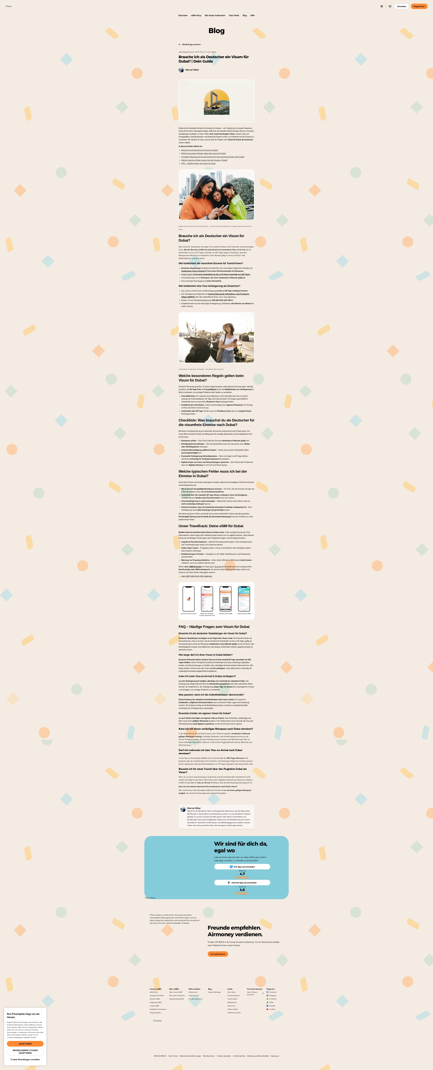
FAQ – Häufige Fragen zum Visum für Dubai (198, 163)
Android (218, 566)
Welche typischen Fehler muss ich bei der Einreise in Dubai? (204, 160)
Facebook (272, 992)
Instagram (272, 995)
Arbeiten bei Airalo (234, 1013)
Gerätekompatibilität (176, 999)
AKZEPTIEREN (25, 1044)
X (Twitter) (272, 999)
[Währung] (390, 6)
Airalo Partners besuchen (252, 993)
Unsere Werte (232, 999)
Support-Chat (194, 995)
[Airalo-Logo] (12, 6)
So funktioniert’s (218, 954)
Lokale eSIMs (154, 1006)
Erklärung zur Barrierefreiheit (258, 1056)
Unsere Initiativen (234, 995)
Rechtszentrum (209, 1056)
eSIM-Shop (196, 15)
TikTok (271, 1002)
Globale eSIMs (155, 999)
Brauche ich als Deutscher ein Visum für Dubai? (199, 150)
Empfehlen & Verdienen (158, 1009)
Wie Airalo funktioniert (215, 15)
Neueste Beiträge (214, 992)
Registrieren (419, 6)
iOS (211, 566)
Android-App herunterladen (244, 882)
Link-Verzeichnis (239, 1056)
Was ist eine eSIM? (175, 992)
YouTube (272, 1009)
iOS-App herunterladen (244, 866)
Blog (245, 15)
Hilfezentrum (193, 992)
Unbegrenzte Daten (157, 995)
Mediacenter (232, 1002)
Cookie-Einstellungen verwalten (25, 1059)
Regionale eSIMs (156, 1002)
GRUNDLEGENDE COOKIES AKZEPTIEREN (25, 1051)
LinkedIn (272, 1006)
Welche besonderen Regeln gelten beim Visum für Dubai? (203, 153)
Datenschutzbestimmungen (190, 1056)
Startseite (182, 15)
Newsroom (231, 1006)
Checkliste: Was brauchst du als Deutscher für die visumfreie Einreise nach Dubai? (212, 157)
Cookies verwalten (224, 1056)
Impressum (275, 1056)
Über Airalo (234, 15)
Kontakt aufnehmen (196, 999)
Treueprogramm (155, 1013)
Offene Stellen (233, 1009)
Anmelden (401, 6)
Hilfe (252, 15)
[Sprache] (381, 6)
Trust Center (173, 1056)
